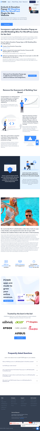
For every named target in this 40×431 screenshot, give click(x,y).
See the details (32, 75)
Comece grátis (7, 24)
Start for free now (6, 47)
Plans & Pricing (15, 1)
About (20, 1)
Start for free (32, 1)
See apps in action (8, 300)
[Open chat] (37, 428)
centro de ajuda (35, 176)
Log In (38, 1)
